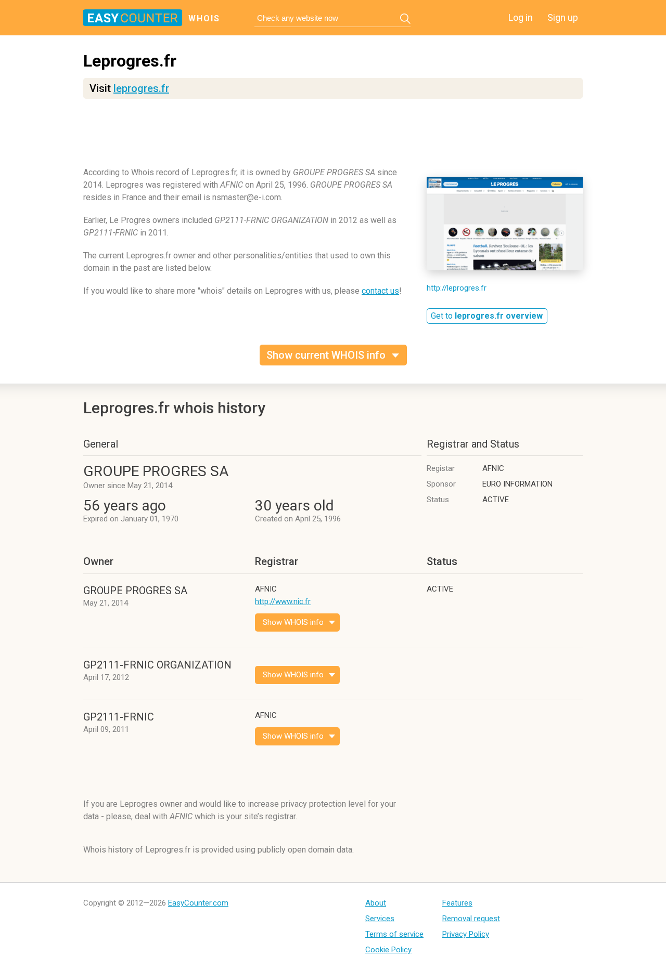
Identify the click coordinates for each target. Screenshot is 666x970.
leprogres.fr (141, 88)
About (375, 903)
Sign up (562, 17)
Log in (520, 17)
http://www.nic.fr (283, 601)
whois (204, 18)
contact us (380, 291)
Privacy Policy (465, 934)
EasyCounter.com (198, 903)
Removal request (471, 918)
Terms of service (394, 934)
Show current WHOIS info (326, 355)
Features (457, 903)
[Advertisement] (333, 137)
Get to (487, 316)
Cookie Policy (388, 949)
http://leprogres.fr (456, 288)
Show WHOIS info (293, 622)
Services (379, 918)
